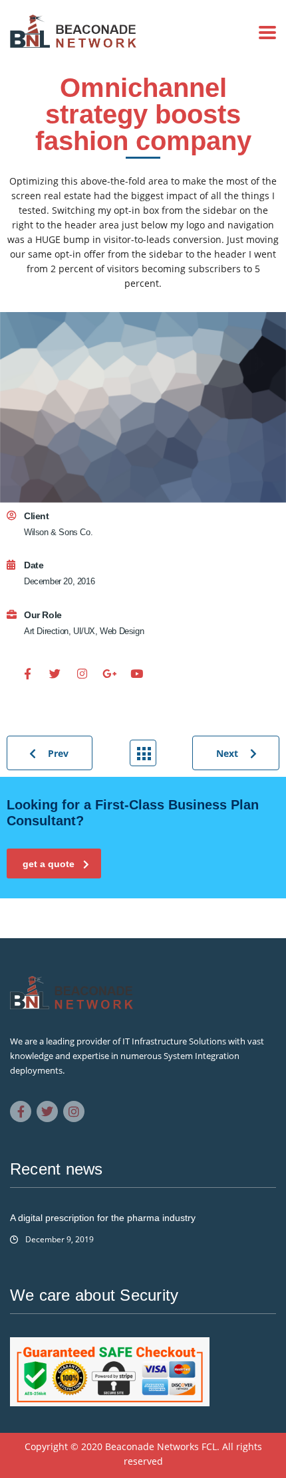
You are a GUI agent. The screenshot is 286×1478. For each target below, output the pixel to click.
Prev (58, 753)
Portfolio (143, 753)
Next (227, 753)
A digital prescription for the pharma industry (103, 1217)
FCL (209, 1446)
